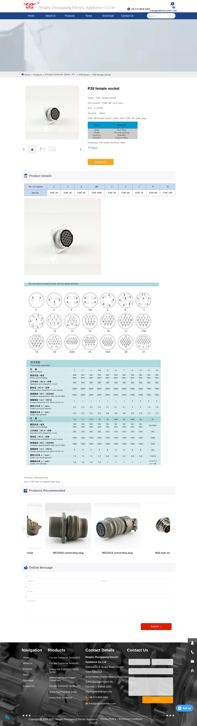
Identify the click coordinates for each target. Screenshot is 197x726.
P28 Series (84, 74)
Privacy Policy (109, 719)
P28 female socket (102, 74)
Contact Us (127, 15)
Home (31, 15)
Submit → (156, 626)
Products (69, 15)
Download (108, 15)
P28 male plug (41, 477)
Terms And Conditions (130, 719)
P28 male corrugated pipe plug (45, 481)
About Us (50, 15)
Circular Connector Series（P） (60, 74)
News (89, 15)
